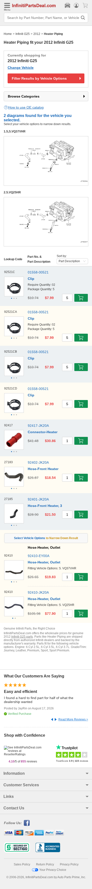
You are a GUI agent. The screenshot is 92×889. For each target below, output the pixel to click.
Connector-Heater (42, 432)
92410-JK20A (38, 592)
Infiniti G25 (22, 34)
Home (8, 34)
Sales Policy (22, 864)
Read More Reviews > (73, 719)
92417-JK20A (38, 426)
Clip (31, 279)
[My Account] (76, 5)
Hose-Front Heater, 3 (45, 506)
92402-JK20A (38, 462)
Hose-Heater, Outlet (44, 562)
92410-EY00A (38, 556)
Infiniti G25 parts (22, 636)
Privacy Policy (69, 864)
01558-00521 (38, 272)
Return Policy (45, 864)
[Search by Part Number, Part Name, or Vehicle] (83, 18)
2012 (36, 34)
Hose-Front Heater (43, 469)
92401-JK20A (38, 499)
